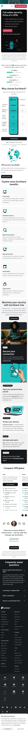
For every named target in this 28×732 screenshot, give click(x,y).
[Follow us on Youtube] (20, 707)
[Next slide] (26, 515)
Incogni (2, 632)
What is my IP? (17, 653)
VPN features (3, 645)
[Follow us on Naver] (7, 711)
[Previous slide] (22, 515)
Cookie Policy (17, 725)
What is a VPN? (4, 643)
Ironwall (2, 635)
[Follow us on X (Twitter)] (7, 707)
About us (16, 614)
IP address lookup (18, 655)
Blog (15, 624)
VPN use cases (4, 648)
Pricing (2, 626)
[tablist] (14, 524)
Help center (17, 668)
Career (16, 621)
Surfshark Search (18, 458)
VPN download (4, 658)
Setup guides (17, 671)
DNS (15, 650)
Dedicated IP (3, 653)
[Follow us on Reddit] (24, 707)
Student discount (18, 639)
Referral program (18, 644)
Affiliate (16, 635)
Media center (17, 616)
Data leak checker (18, 662)
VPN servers (3, 650)
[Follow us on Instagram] (15, 707)
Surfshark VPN (7, 360)
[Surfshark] (2, 6)
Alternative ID (15, 396)
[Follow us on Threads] (11, 707)
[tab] (4, 523)
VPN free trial (3, 660)
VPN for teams (4, 666)
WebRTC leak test (18, 660)
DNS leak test (17, 658)
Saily (2, 637)
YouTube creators (18, 637)
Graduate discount (18, 642)
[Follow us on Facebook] (2, 707)
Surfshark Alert (4, 619)
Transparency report (19, 626)
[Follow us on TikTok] (2, 711)
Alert (4, 442)
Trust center (17, 619)
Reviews (3, 655)
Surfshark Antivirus (8, 424)
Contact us (17, 629)
